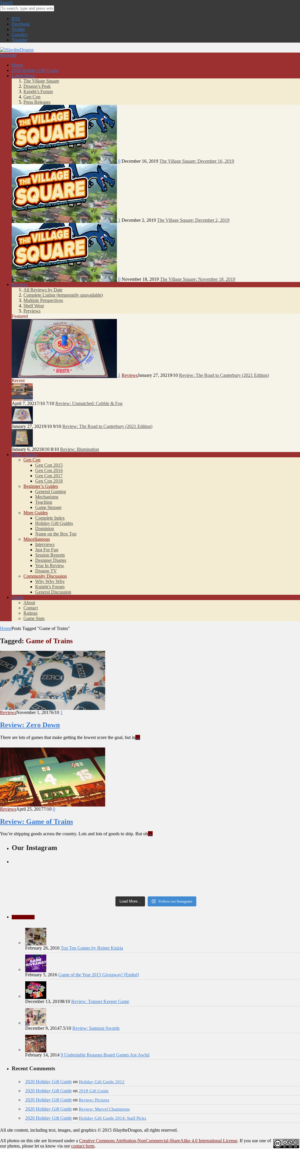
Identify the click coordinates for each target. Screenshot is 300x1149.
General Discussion (53, 591)
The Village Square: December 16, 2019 (196, 161)
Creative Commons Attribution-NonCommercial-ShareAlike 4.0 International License (158, 1140)
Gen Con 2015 (49, 465)
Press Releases (36, 102)
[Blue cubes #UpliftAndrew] (252, 888)
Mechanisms (46, 496)
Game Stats (34, 618)
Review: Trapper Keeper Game (100, 1001)
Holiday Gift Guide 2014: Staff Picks (112, 1118)
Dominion (44, 528)
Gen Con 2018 (49, 480)
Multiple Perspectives (43, 300)
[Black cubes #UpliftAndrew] (252, 877)
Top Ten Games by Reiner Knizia (92, 947)
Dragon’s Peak (37, 86)
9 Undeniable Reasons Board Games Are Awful (105, 1054)
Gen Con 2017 (49, 475)
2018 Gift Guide (94, 1090)
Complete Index (50, 517)
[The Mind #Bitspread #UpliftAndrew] (156, 866)
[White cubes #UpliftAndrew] (156, 877)
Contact (30, 607)
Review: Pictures (94, 1099)
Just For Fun (46, 549)
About (17, 597)
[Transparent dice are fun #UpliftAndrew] (252, 866)
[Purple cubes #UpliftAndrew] (252, 883)
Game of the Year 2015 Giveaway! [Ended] (98, 974)
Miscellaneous (36, 539)
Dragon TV (46, 570)
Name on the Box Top (55, 533)
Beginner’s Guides (40, 486)
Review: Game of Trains (36, 821)
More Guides (35, 512)
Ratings (30, 613)
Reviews (20, 284)
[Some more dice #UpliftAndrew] (60, 877)
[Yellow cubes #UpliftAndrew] (60, 883)
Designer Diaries (50, 560)
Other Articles (25, 454)
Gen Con (31, 96)
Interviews (44, 544)
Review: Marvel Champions (104, 1108)
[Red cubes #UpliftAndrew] (156, 883)
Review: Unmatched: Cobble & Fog (88, 403)
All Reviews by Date (42, 289)
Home (17, 65)
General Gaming (50, 491)
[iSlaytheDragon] (17, 49)
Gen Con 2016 (49, 470)
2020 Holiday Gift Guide (35, 70)
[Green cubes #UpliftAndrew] (156, 888)
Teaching (43, 502)
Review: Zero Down (30, 725)
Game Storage (48, 507)
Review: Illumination (79, 449)
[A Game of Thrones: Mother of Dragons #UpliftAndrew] (60, 868)
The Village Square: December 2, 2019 (193, 220)
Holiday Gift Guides (54, 523)
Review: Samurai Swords (96, 1028)
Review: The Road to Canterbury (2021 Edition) (224, 375)
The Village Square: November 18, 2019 (197, 279)
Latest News (23, 75)
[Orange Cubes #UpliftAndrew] (60, 888)
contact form (82, 1145)
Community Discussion (45, 576)
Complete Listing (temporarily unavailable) (63, 295)
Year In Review (49, 565)
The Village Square (41, 80)
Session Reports (50, 554)
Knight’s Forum (38, 91)
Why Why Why (50, 581)
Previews (31, 310)
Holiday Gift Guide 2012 (102, 1081)
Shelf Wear (33, 305)
